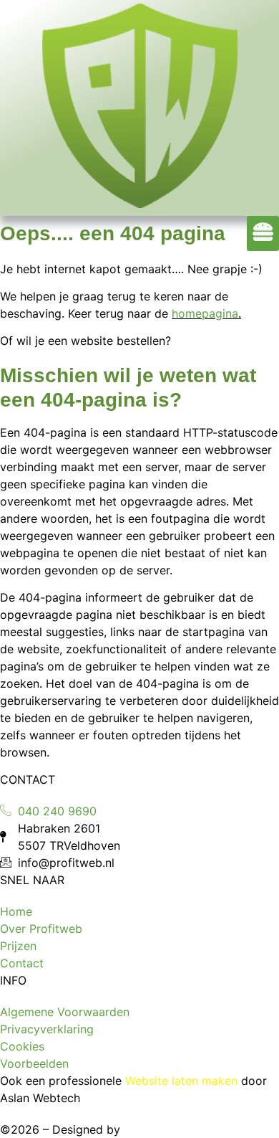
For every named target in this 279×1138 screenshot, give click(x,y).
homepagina (205, 313)
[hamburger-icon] (263, 233)
